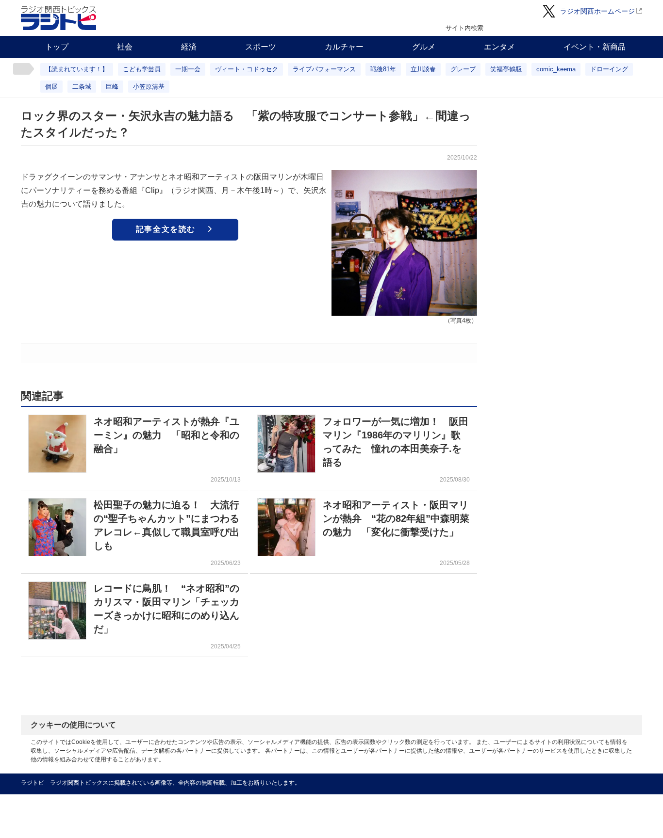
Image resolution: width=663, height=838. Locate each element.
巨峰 (112, 86)
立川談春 (423, 69)
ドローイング (609, 69)
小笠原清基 (149, 86)
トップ (56, 47)
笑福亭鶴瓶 (506, 69)
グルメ (423, 47)
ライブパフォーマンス (324, 69)
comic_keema (556, 69)
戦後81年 (383, 69)
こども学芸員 (142, 69)
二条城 (81, 86)
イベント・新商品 (595, 47)
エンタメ (499, 47)
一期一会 (187, 69)
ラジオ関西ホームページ (597, 11)
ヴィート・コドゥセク (246, 69)
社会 (125, 47)
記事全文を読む (166, 229)
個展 (51, 86)
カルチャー (344, 47)
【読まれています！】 (76, 69)
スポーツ (260, 47)
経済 (189, 47)
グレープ (463, 69)
